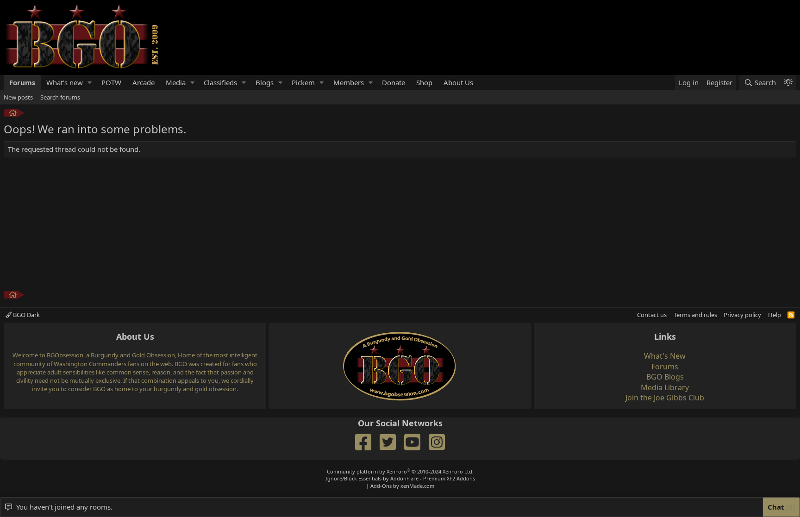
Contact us (652, 315)
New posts (18, 97)
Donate (393, 82)
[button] (90, 82)
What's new (64, 82)
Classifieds (220, 82)
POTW (111, 82)
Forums (22, 82)
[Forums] (13, 114)
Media (176, 82)
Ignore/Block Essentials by (400, 478)
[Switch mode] (788, 82)
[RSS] (791, 315)
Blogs (265, 82)
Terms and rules (695, 315)
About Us (458, 82)
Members (348, 82)
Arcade (143, 82)
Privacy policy (742, 315)
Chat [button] (780, 506)
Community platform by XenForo (400, 471)
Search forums (60, 97)
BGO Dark (26, 315)
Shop (424, 82)
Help (774, 315)
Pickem (303, 82)
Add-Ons (381, 485)
